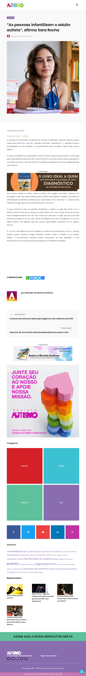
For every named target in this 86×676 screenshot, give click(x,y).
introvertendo (30, 564)
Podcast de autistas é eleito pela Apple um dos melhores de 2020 (41, 318)
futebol (21, 564)
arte (25, 551)
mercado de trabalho (35, 568)
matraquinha (17, 569)
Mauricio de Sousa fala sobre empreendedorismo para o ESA (39, 332)
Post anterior (19, 314)
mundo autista (56, 569)
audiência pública (35, 552)
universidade (33, 572)
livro (53, 564)
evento (13, 563)
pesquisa (67, 569)
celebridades (24, 555)
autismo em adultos (51, 551)
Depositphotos (25, 656)
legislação (42, 564)
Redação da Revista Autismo (22, 36)
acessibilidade (15, 551)
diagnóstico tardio (15, 559)
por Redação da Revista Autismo (37, 292)
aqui (60, 674)
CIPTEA (48, 555)
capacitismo (13, 555)
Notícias (10, 17)
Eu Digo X (70, 559)
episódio (12, 231)
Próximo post (66, 328)
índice (41, 572)
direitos (56, 559)
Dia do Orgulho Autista (60, 555)
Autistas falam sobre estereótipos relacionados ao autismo (67, 598)
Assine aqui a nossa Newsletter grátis (43, 636)
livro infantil (61, 564)
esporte (63, 559)
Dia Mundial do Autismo (38, 558)
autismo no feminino (69, 552)
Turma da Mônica (22, 572)
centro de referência (38, 555)
